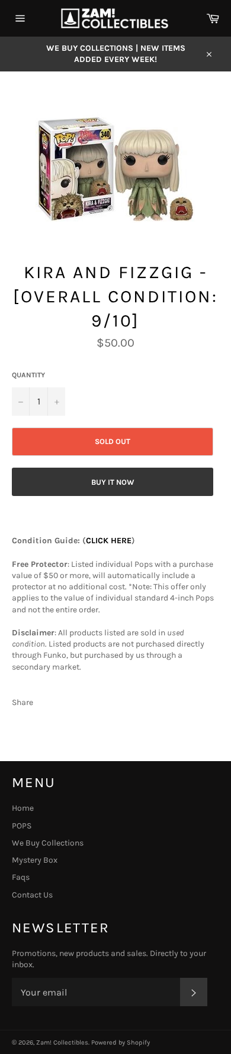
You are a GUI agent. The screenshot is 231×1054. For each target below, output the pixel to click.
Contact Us (32, 895)
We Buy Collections (48, 843)
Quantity (28, 375)
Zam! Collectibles (62, 1042)
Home (23, 808)
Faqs (21, 877)
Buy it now (112, 482)
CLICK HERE (108, 541)
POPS (21, 826)
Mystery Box (34, 860)
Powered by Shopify (120, 1042)
